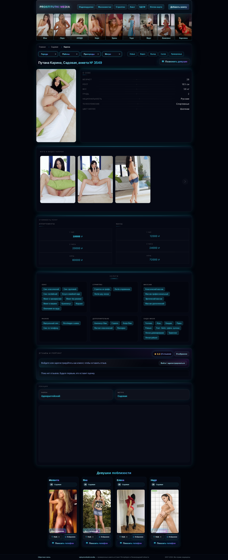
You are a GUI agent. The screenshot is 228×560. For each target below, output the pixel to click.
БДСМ (142, 7)
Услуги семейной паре (71, 294)
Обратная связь (44, 557)
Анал (132, 7)
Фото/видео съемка (71, 323)
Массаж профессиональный (156, 294)
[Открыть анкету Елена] (131, 511)
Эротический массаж (153, 299)
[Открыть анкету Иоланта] (63, 511)
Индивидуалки (86, 7)
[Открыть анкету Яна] (97, 511)
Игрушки (79, 303)
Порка (179, 323)
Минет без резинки (73, 299)
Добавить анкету (179, 7)
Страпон (115, 323)
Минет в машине (50, 303)
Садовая (122, 396)
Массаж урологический (154, 303)
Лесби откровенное (122, 289)
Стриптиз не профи (102, 289)
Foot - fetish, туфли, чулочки (167, 328)
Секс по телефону (51, 328)
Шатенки (184, 108)
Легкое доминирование (154, 333)
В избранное (181, 354)
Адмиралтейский (50, 396)
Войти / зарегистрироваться (173, 363)
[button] (185, 181)
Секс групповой (70, 289)
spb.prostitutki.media (87, 557)
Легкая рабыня (151, 337)
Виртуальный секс (51, 323)
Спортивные (182, 103)
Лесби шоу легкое (101, 294)
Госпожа (148, 323)
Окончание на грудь (52, 308)
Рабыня (148, 328)
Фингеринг (121, 328)
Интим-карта (156, 7)
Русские (185, 98)
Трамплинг (173, 333)
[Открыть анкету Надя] (165, 511)
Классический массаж (154, 289)
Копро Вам (127, 323)
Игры (159, 323)
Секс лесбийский (50, 294)
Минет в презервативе (52, 299)
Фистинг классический (103, 328)
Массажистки (104, 7)
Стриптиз (120, 7)
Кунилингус (66, 303)
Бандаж (169, 323)
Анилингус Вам (100, 323)
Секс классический (51, 289)
